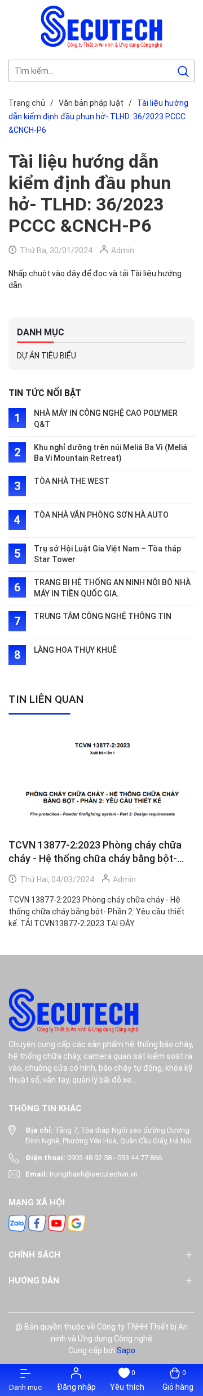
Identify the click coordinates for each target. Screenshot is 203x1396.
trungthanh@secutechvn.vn (94, 1174)
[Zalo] (17, 1222)
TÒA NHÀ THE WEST (71, 481)
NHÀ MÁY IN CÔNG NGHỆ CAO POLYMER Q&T (106, 419)
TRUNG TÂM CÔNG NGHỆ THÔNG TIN (102, 616)
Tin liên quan (45, 699)
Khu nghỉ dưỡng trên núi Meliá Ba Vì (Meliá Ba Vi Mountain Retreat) (110, 453)
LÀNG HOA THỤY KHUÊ (75, 649)
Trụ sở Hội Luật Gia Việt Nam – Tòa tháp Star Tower (107, 554)
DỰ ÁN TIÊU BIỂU (46, 355)
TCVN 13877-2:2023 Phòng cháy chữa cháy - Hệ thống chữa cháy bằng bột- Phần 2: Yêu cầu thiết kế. (95, 852)
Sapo (126, 1350)
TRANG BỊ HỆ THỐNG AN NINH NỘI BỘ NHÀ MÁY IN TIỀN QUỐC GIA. (112, 588)
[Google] (77, 1222)
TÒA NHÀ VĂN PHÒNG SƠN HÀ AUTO (101, 514)
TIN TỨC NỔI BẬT (44, 393)
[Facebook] (37, 1222)
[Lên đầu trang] (185, 1316)
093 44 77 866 (139, 1157)
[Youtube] (57, 1222)
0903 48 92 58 (89, 1157)
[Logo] (102, 26)
